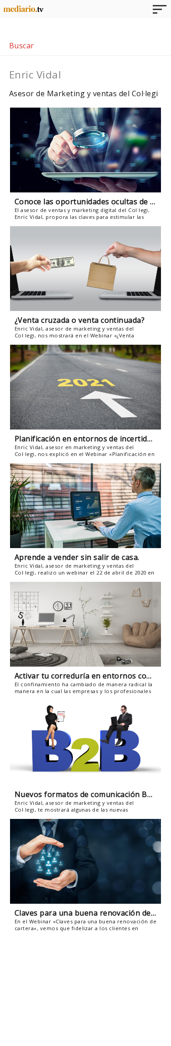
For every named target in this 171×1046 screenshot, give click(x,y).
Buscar (21, 46)
